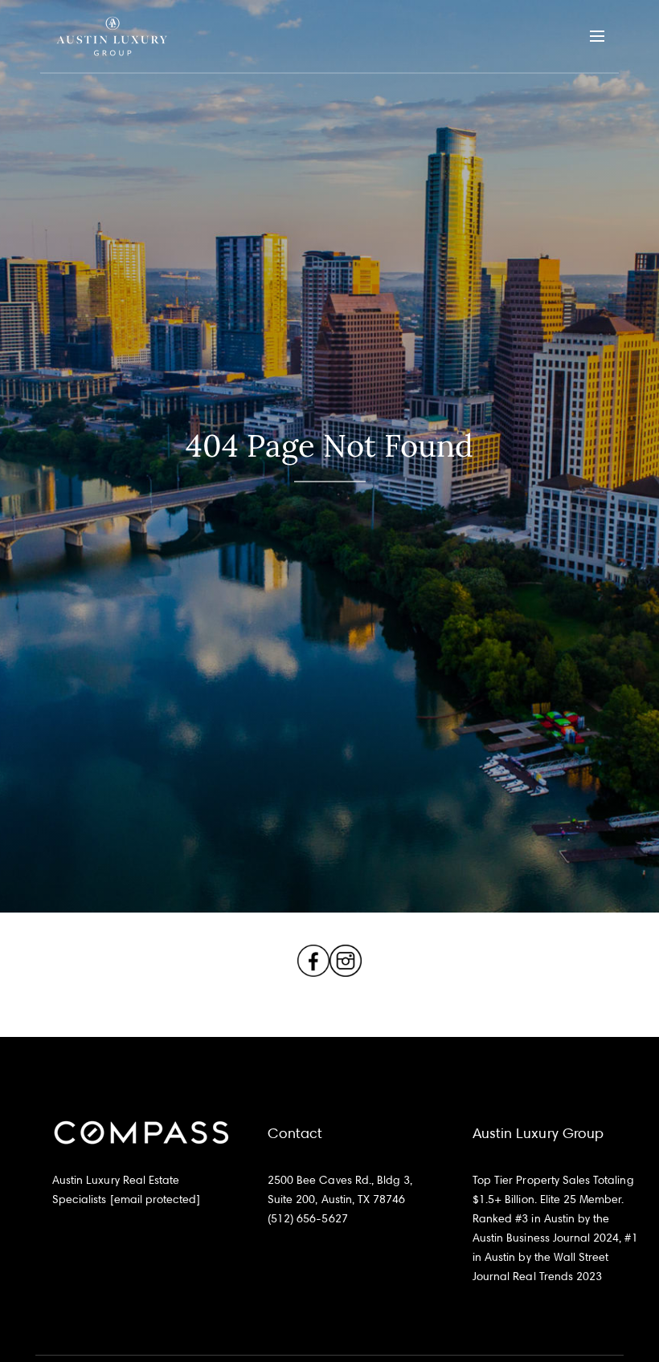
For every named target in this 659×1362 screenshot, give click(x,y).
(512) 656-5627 (308, 1218)
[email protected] (155, 1198)
